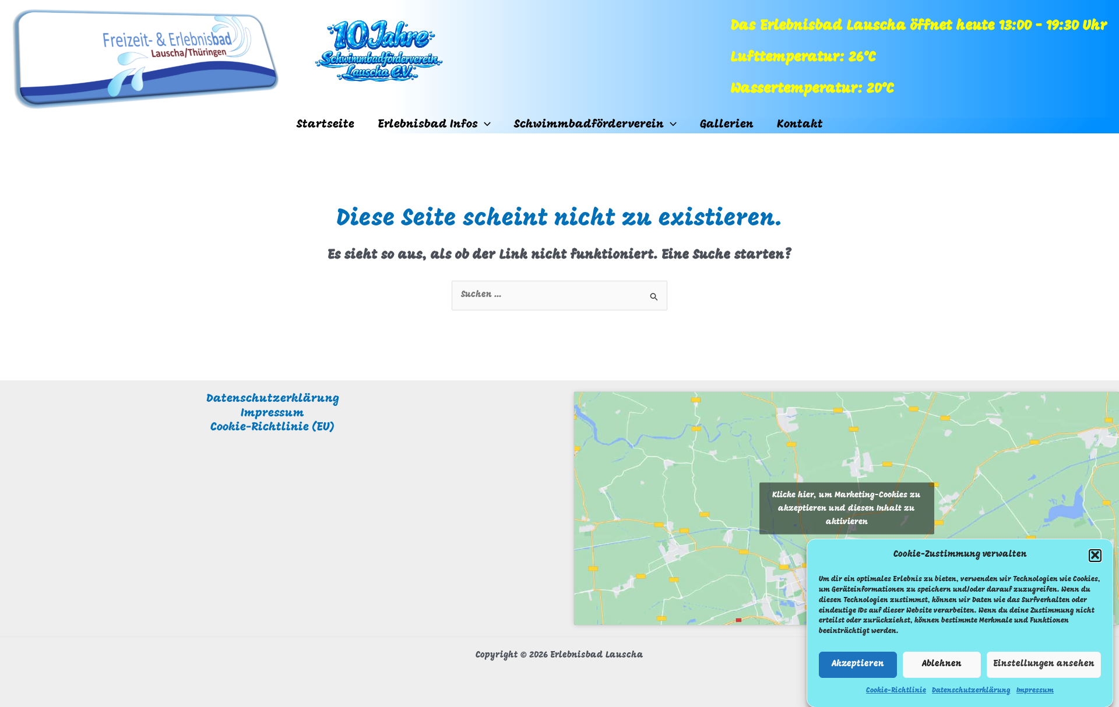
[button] (1095, 555)
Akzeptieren (858, 664)
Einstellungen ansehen (1044, 664)
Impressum (1035, 690)
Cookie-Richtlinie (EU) (272, 427)
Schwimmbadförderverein (589, 124)
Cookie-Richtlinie (896, 690)
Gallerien (727, 124)
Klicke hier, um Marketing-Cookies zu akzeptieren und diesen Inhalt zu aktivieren (846, 508)
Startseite (325, 124)
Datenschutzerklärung (971, 690)
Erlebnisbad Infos (428, 124)
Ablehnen (942, 664)
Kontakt (800, 124)
